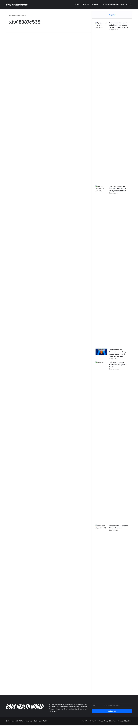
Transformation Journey (113, 5)
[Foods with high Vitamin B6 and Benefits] (101, 605)
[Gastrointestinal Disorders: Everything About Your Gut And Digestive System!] (101, 352)
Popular (112, 15)
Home (77, 5)
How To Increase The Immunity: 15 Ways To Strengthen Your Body (117, 188)
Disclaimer (112, 721)
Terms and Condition (125, 721)
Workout (95, 5)
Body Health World (40, 721)
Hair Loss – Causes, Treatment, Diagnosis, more (118, 364)
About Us (85, 721)
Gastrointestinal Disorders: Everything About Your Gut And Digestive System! (117, 353)
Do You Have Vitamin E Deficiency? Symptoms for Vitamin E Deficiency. (118, 25)
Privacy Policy (103, 721)
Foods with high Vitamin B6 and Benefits (118, 527)
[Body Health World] (16, 5)
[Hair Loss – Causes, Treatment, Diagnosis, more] (101, 442)
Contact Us (93, 721)
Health (86, 5)
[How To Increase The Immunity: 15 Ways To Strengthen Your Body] (101, 266)
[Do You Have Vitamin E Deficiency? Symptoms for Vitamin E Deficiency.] (101, 103)
